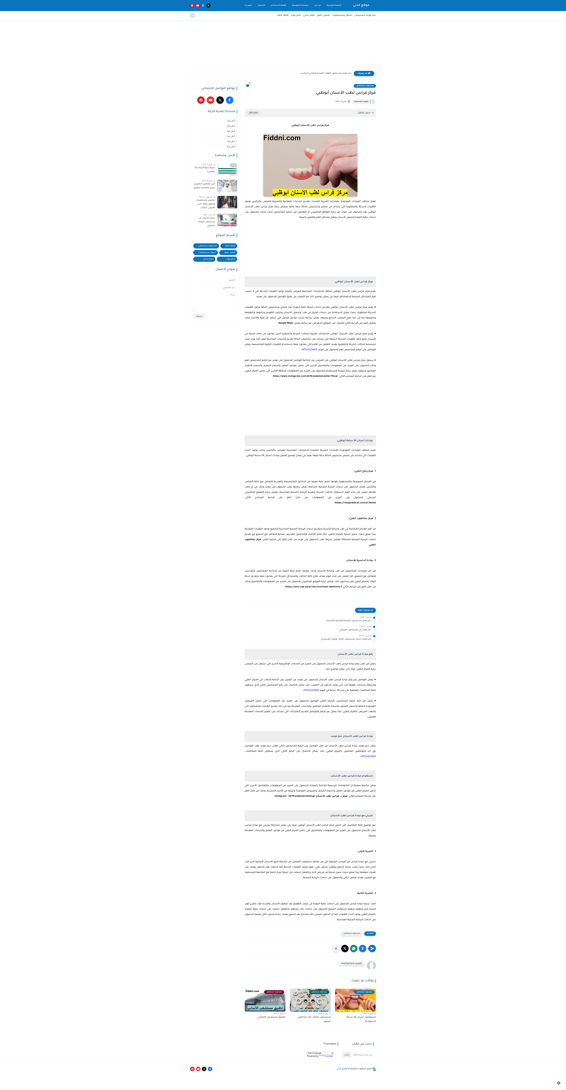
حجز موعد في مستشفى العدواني (355, 630)
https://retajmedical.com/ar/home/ (355, 503)
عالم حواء (296, 15)
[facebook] (203, 6)
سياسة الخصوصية (300, 5)
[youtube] (198, 6)
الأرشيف (261, 5)
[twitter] (208, 6)
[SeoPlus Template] (374, 1069)
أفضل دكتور (323, 15)
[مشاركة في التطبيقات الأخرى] (336, 948)
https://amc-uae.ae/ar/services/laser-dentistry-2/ (313, 587)
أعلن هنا (231, 121)
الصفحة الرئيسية (334, 5)
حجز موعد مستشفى (365, 15)
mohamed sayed (361, 102)
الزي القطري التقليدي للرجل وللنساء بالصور (204, 186)
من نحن (317, 5)
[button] (362, 948)
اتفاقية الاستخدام (278, 5)
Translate (328, 1056)
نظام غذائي (309, 15)
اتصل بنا (248, 5)
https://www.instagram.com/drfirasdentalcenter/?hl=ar (305, 376)
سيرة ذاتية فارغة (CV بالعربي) (205, 170)
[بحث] (192, 15)
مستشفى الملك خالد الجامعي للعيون (314, 1019)
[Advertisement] (283, 46)
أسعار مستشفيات (207, 252)
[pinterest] (192, 6)
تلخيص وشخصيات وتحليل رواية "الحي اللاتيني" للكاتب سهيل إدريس (205, 204)
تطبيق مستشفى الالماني (272, 1017)
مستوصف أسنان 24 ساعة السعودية (361, 1019)
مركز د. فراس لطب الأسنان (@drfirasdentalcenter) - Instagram (311, 796)
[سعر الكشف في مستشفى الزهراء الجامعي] (227, 220)
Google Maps (285, 323)
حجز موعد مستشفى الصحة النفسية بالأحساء (348, 621)
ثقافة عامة (283, 15)
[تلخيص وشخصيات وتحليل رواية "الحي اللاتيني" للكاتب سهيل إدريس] (227, 202)
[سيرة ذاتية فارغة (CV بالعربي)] (227, 169)
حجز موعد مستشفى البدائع (338, 73)
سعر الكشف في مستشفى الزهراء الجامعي (206, 222)
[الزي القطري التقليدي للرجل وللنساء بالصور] (227, 186)
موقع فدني (361, 5)
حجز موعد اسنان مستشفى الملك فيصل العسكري (346, 639)
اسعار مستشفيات (342, 15)
